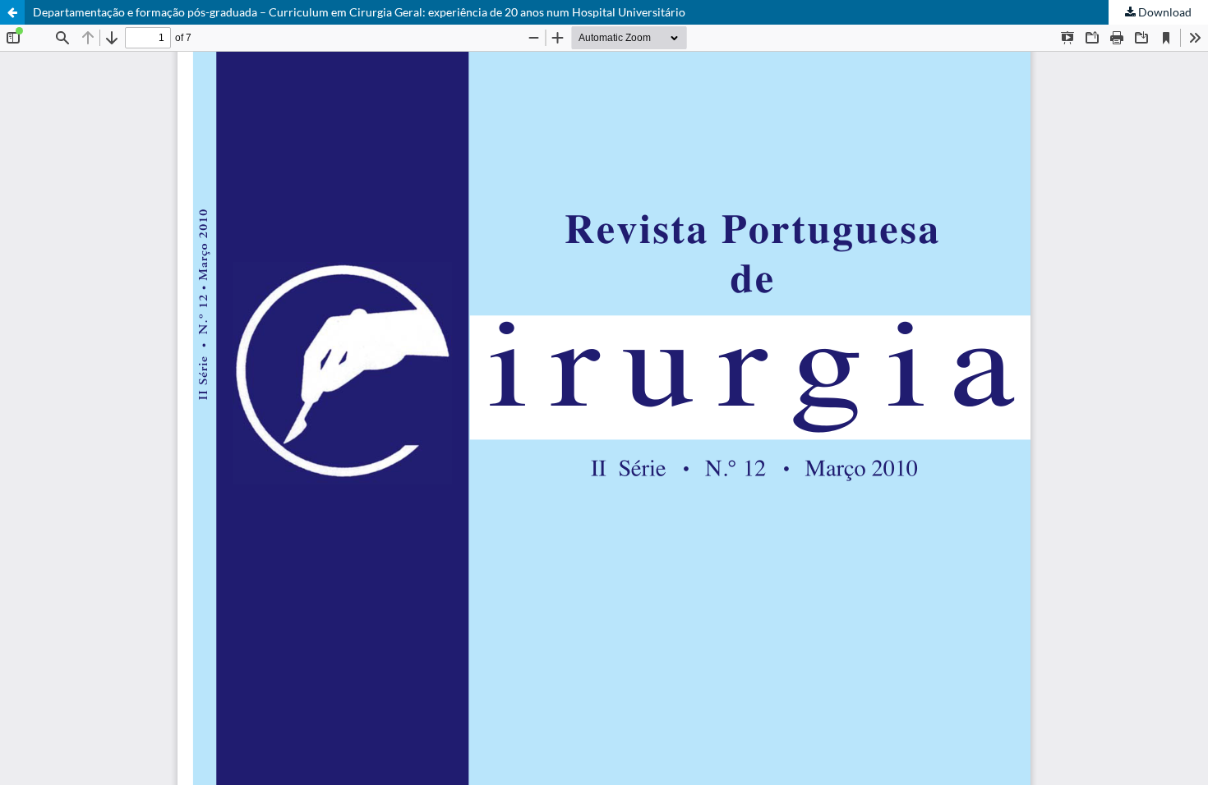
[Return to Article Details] (12, 12)
